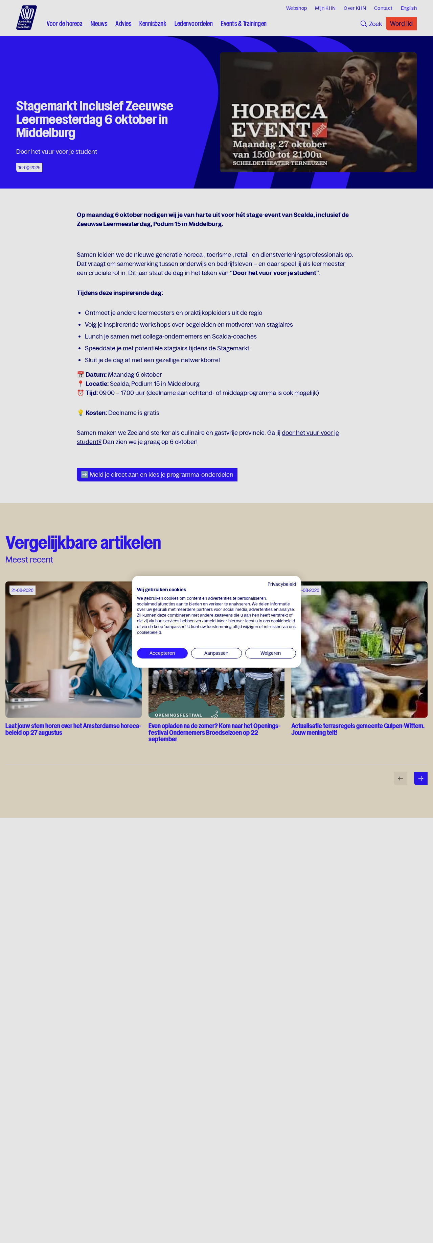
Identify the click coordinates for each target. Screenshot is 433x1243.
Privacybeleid (282, 584)
